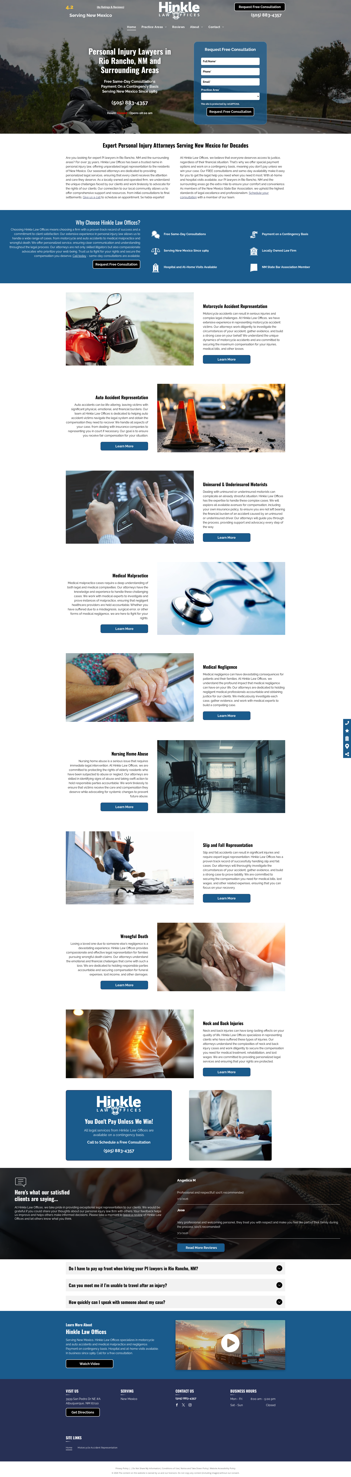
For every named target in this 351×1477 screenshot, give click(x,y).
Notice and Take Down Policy (194, 1468)
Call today (79, 256)
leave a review (133, 1215)
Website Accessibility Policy (222, 1468)
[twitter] (183, 1405)
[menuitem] (131, 27)
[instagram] (190, 1405)
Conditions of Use (170, 1468)
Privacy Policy (122, 1468)
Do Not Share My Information (146, 1468)
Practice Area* (210, 90)
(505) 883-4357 (266, 15)
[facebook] (177, 1405)
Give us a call (92, 197)
